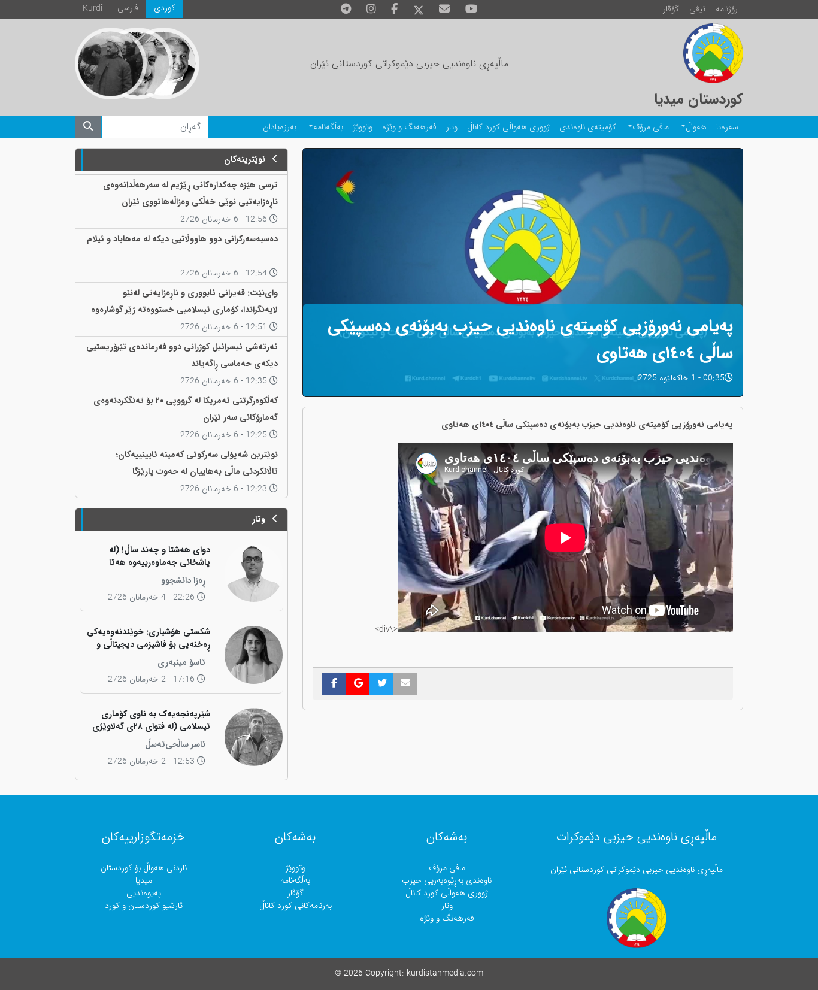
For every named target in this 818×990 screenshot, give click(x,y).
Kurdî (92, 9)
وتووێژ (362, 127)
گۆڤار (671, 9)
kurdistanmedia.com (445, 973)
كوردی (164, 8)
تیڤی (697, 9)
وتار (452, 127)
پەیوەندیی (143, 893)
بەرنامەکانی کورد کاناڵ (295, 906)
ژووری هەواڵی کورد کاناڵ (508, 127)
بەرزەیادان (279, 127)
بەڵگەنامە (328, 127)
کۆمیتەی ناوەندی (587, 127)
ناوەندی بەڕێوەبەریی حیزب (447, 881)
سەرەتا (727, 127)
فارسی (127, 8)
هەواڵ (696, 127)
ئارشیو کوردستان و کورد (144, 906)
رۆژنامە (727, 9)
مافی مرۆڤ (650, 127)
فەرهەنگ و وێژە (409, 127)
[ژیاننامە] (111, 63)
